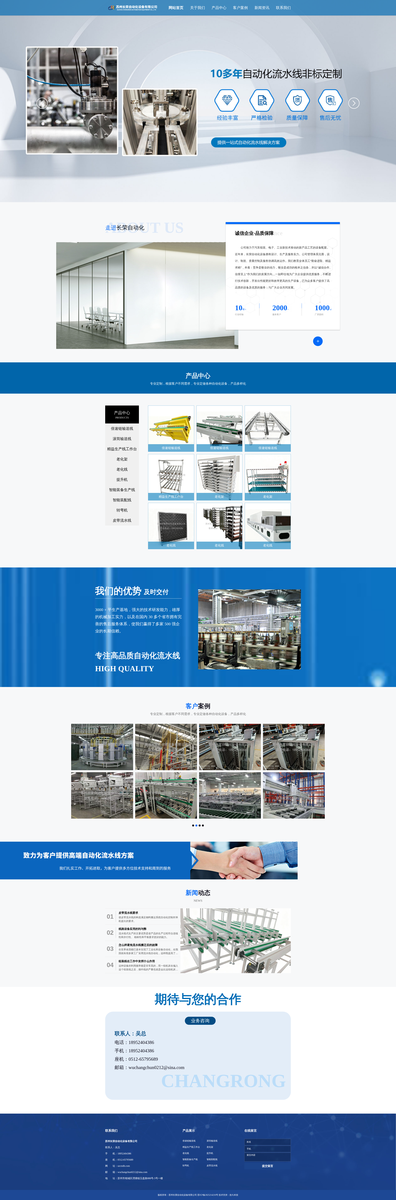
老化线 (122, 469)
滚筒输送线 (122, 439)
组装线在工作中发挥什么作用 (137, 961)
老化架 (122, 459)
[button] (42, 103)
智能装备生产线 (122, 490)
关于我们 (197, 8)
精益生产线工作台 (122, 449)
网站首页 (176, 8)
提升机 (122, 480)
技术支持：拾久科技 (228, 1195)
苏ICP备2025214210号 (207, 1195)
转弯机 (122, 510)
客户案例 (240, 8)
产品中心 (219, 8)
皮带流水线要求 (128, 912)
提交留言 (267, 1166)
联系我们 (283, 8)
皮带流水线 (122, 520)
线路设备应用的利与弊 (132, 928)
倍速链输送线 (122, 429)
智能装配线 (122, 500)
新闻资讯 (261, 8)
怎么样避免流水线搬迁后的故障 (138, 945)
